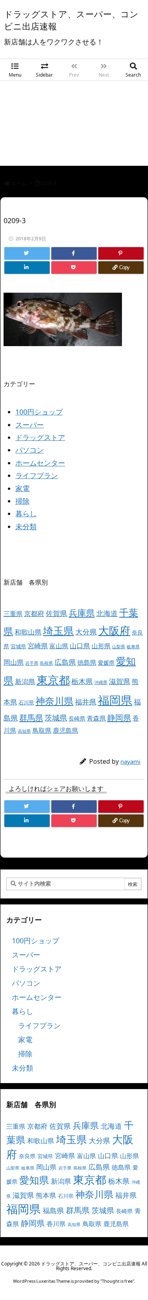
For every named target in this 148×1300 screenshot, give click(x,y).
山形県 (101, 646)
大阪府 (114, 630)
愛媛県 (106, 662)
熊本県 (46, 1195)
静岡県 (119, 717)
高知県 (24, 731)
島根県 (46, 663)
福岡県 (115, 700)
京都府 (34, 613)
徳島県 (86, 662)
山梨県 (118, 646)
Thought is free (117, 1281)
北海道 (107, 613)
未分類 (26, 526)
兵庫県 (82, 613)
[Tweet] (27, 253)
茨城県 (56, 717)
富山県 (58, 646)
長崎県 (77, 718)
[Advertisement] (74, 125)
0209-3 (48, 183)
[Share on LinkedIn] (27, 267)
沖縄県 (100, 682)
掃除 (22, 501)
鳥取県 (41, 730)
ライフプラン (36, 475)
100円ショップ (39, 411)
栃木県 (82, 681)
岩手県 (31, 663)
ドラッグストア (40, 437)
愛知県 (34, 1179)
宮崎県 (38, 645)
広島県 (65, 662)
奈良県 (27, 1156)
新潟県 (25, 681)
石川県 (26, 702)
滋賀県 (119, 681)
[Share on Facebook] (74, 253)
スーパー (29, 424)
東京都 (53, 679)
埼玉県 (58, 630)
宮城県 (18, 646)
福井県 (85, 701)
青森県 (96, 718)
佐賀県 (56, 613)
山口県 (80, 645)
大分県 (86, 631)
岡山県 (14, 662)
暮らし (26, 513)
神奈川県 (54, 700)
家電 (22, 488)
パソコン (29, 450)
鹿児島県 (65, 730)
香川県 (56, 1223)
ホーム (18, 183)
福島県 (53, 1210)
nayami (130, 761)
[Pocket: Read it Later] (74, 267)
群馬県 (31, 717)
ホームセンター (40, 463)
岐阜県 (133, 646)
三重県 (13, 613)
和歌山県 (28, 631)
